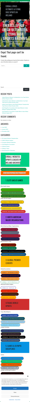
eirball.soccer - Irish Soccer (8, 287)
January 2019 (5, 129)
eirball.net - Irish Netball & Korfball (10, 272)
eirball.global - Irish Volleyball (8, 248)
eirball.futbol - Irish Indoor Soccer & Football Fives (13, 254)
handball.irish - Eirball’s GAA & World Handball (12, 192)
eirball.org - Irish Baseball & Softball (10, 239)
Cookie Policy (11, 399)
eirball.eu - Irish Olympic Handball (9, 315)
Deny (15, 392)
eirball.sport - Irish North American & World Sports (13, 169)
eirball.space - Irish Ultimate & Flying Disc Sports (13, 251)
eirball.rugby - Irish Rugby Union (9, 291)
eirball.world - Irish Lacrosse (8, 245)
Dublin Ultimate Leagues (7, 140)
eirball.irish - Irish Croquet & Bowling (10, 340)
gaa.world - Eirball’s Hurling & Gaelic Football (12, 189)
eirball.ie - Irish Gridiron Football (9, 229)
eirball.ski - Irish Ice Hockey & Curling (10, 235)
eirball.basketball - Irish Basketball (10, 232)
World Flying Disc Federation (8, 150)
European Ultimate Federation (9, 142)
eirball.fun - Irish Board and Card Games (11, 364)
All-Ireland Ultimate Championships (10, 138)
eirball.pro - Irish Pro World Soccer (10, 282)
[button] (28, 376)
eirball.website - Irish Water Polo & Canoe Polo (12, 318)
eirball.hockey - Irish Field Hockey (9, 294)
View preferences (15, 396)
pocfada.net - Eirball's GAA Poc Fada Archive (12, 202)
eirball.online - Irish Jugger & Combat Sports (12, 358)
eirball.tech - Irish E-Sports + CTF (9, 367)
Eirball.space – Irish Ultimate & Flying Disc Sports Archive (15, 32)
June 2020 (4, 127)
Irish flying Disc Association (8, 144)
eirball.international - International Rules (11, 208)
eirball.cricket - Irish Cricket (8, 297)
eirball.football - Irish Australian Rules (10, 275)
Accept (15, 388)
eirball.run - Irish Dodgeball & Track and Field (12, 373)
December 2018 (5, 131)
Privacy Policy (17, 399)
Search (2, 87)
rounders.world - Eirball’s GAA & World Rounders (13, 196)
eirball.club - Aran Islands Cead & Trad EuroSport (13, 211)
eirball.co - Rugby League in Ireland (10, 278)
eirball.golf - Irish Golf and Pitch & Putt (11, 334)
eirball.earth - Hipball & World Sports (10, 324)
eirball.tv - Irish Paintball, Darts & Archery (11, 361)
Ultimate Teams (5, 148)
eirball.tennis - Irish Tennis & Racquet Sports (12, 330)
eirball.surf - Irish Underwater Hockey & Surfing (13, 321)
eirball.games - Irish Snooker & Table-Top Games (13, 337)
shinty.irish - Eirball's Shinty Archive (10, 205)
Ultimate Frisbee (6, 146)
